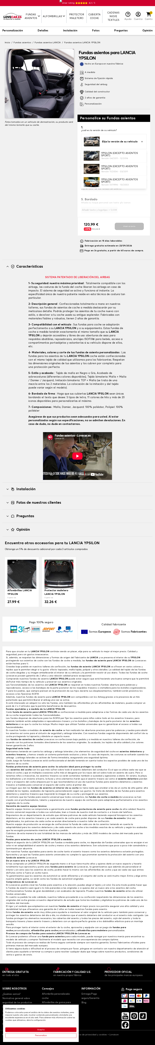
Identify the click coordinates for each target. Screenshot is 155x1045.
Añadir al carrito (129, 226)
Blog (83, 1002)
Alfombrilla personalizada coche (56, 996)
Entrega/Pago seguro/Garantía (90, 996)
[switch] (12, 31)
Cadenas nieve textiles (113, 16)
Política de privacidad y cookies (90, 1035)
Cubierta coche (94, 16)
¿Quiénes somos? (11, 994)
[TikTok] (143, 1016)
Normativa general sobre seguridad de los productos (17, 1000)
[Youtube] (125, 1016)
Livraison (114, 1035)
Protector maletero (76, 16)
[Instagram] (134, 1016)
